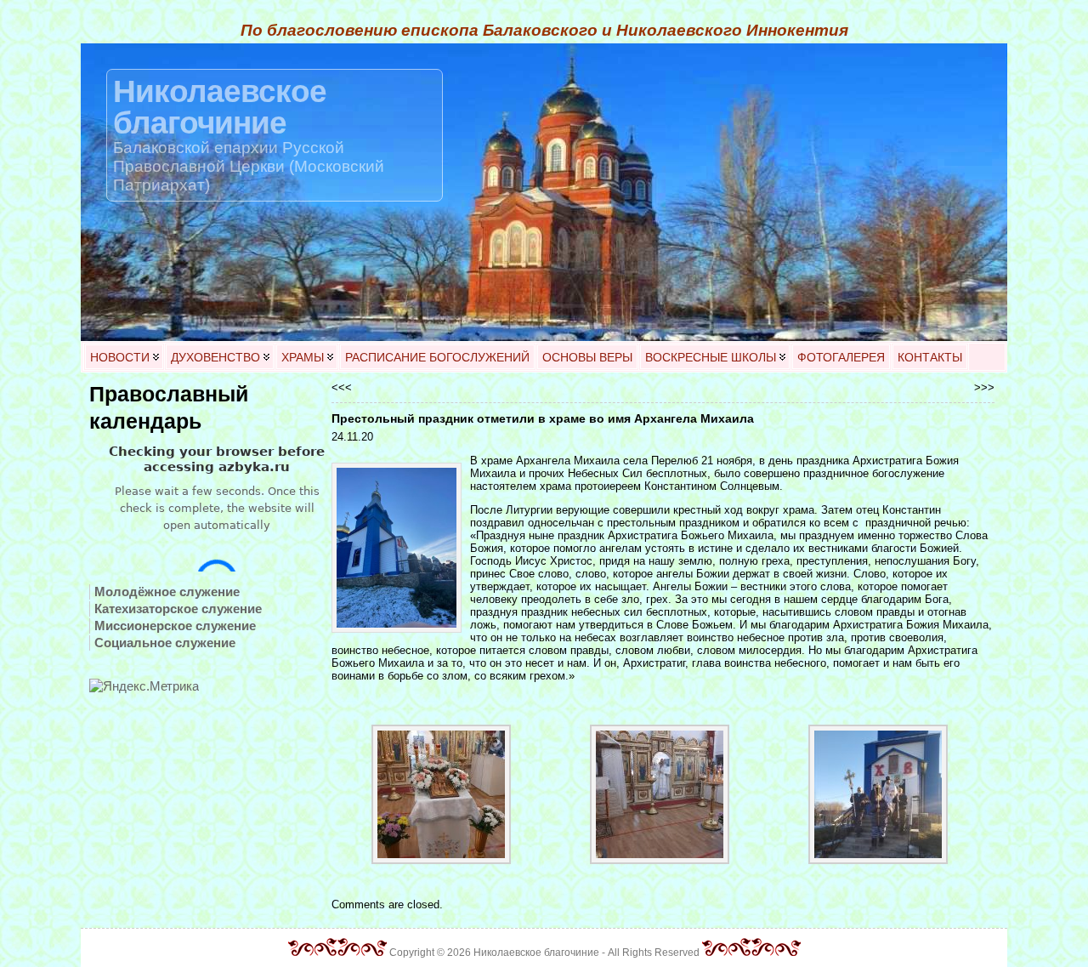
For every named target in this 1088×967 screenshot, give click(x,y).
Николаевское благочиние (219, 106)
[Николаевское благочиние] (544, 192)
